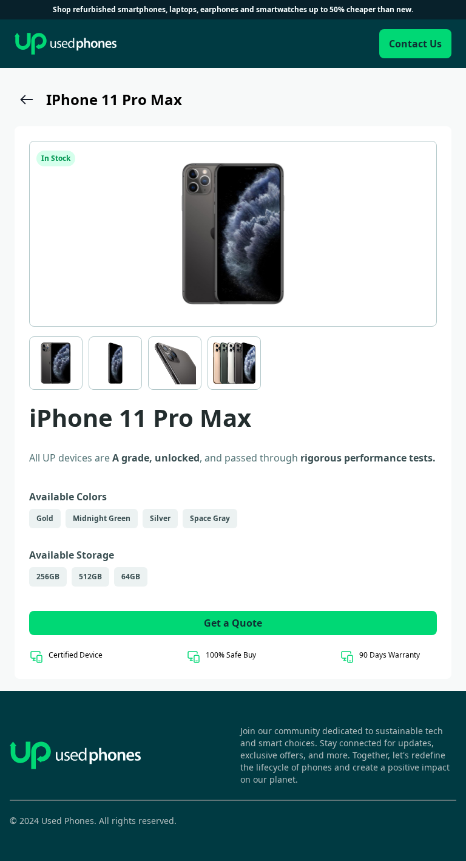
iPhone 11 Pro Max (114, 99)
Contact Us (415, 43)
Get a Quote (233, 623)
